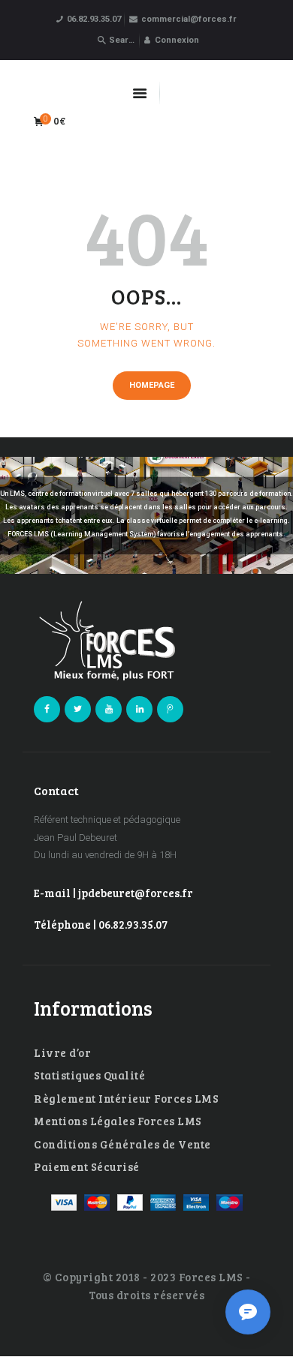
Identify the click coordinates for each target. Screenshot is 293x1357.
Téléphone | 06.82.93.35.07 (101, 924)
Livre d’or (62, 1052)
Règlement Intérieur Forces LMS (126, 1098)
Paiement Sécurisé (87, 1166)
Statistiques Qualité (89, 1074)
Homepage (151, 385)
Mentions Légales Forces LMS (118, 1120)
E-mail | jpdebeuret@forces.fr (113, 892)
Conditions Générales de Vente (122, 1143)
